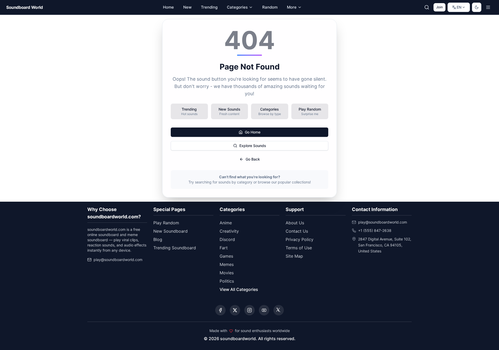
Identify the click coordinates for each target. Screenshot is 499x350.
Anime (226, 222)
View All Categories (239, 289)
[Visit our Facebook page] (220, 310)
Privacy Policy (299, 239)
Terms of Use (299, 247)
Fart (224, 247)
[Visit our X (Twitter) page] (235, 310)
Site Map (294, 256)
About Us (295, 222)
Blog (157, 239)
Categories (237, 7)
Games (226, 256)
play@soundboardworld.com (118, 259)
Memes (227, 264)
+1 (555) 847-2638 (374, 230)
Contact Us (297, 231)
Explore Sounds (252, 145)
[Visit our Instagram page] (249, 310)
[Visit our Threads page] (278, 310)
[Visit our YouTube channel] (264, 310)
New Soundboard (170, 231)
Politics (227, 281)
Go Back (253, 159)
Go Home (252, 132)
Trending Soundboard (174, 247)
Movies (227, 272)
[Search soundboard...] (426, 7)
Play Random (166, 222)
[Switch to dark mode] (476, 7)
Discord (227, 239)
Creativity (229, 231)
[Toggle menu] (488, 7)
